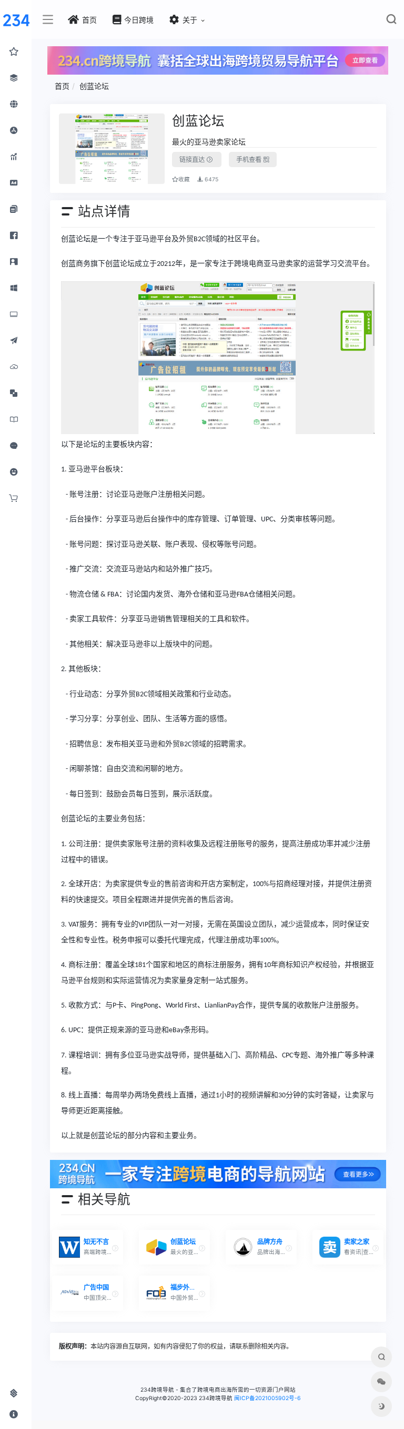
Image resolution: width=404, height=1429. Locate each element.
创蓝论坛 (94, 85)
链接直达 (192, 159)
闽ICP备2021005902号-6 (267, 1398)
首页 (62, 85)
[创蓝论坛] (112, 149)
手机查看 (249, 159)
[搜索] (391, 21)
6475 (210, 179)
